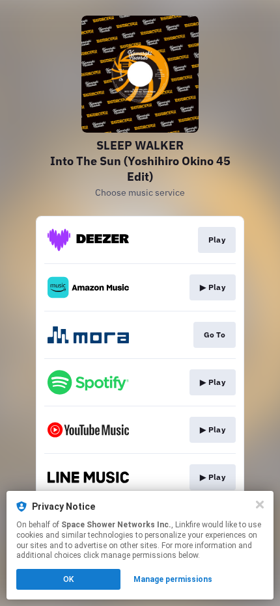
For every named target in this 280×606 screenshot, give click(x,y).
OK (68, 579)
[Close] (259, 504)
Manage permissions (172, 579)
